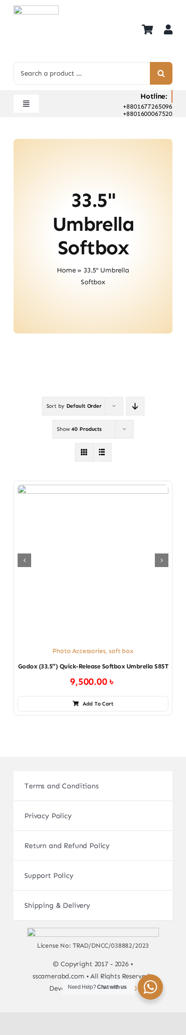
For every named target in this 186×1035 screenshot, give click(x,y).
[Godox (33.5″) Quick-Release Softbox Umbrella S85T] (93, 560)
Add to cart (98, 704)
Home (66, 270)
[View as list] (102, 452)
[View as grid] (84, 452)
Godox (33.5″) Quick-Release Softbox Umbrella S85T (93, 666)
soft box (121, 651)
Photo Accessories (78, 651)
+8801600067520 (147, 114)
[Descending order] (135, 406)
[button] (24, 560)
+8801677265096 (147, 106)
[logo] (36, 9)
